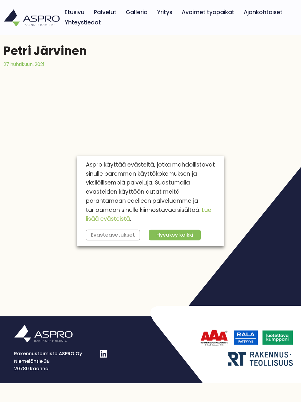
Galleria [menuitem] (137, 12)
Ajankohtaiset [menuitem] (263, 12)
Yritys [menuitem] (164, 12)
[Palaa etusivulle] (32, 17)
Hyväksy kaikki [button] (174, 234)
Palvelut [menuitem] (105, 12)
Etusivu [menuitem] (74, 12)
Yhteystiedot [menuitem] (83, 22)
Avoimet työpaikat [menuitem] (208, 12)
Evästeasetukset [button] (113, 234)
